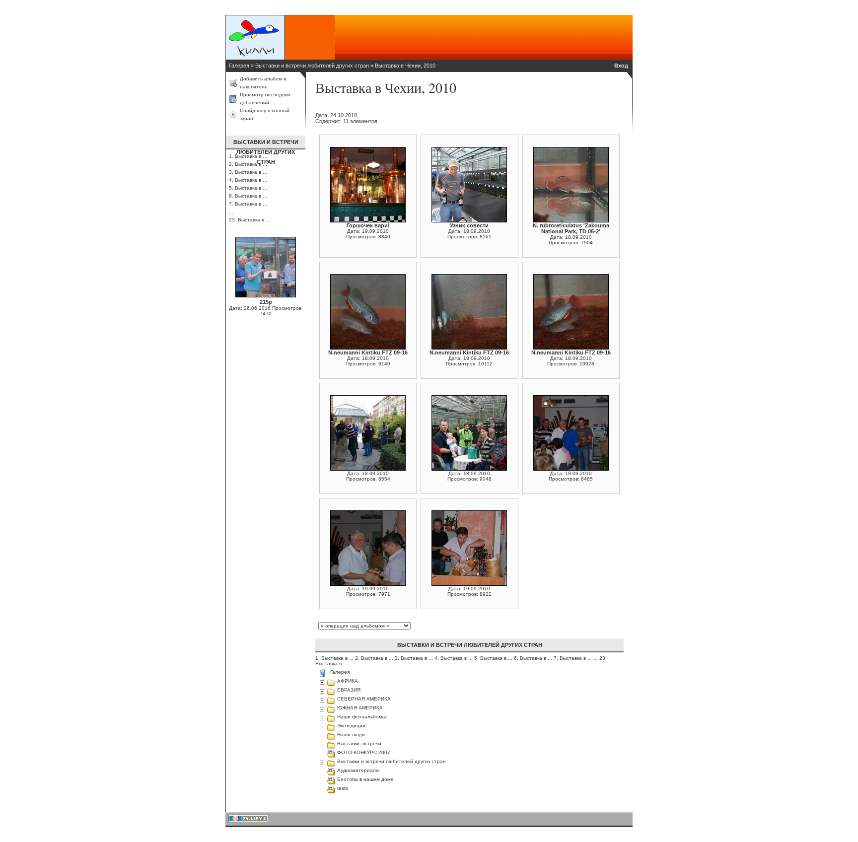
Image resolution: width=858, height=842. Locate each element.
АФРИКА (347, 681)
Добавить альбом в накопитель (263, 82)
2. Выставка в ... (375, 658)
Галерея (239, 66)
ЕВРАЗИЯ (348, 690)
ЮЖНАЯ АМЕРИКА (360, 707)
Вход (621, 66)
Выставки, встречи (359, 743)
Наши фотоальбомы (361, 716)
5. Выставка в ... (248, 188)
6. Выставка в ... (248, 196)
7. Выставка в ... (248, 204)
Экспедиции (351, 725)
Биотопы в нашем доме (365, 779)
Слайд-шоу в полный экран (264, 114)
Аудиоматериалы (358, 770)
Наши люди (351, 734)
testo (343, 788)
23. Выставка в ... (249, 219)
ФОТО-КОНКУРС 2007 (363, 752)
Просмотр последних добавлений (265, 98)
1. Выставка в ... (335, 658)
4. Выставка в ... (248, 180)
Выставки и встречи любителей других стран (312, 66)
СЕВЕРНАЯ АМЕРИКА (364, 699)
